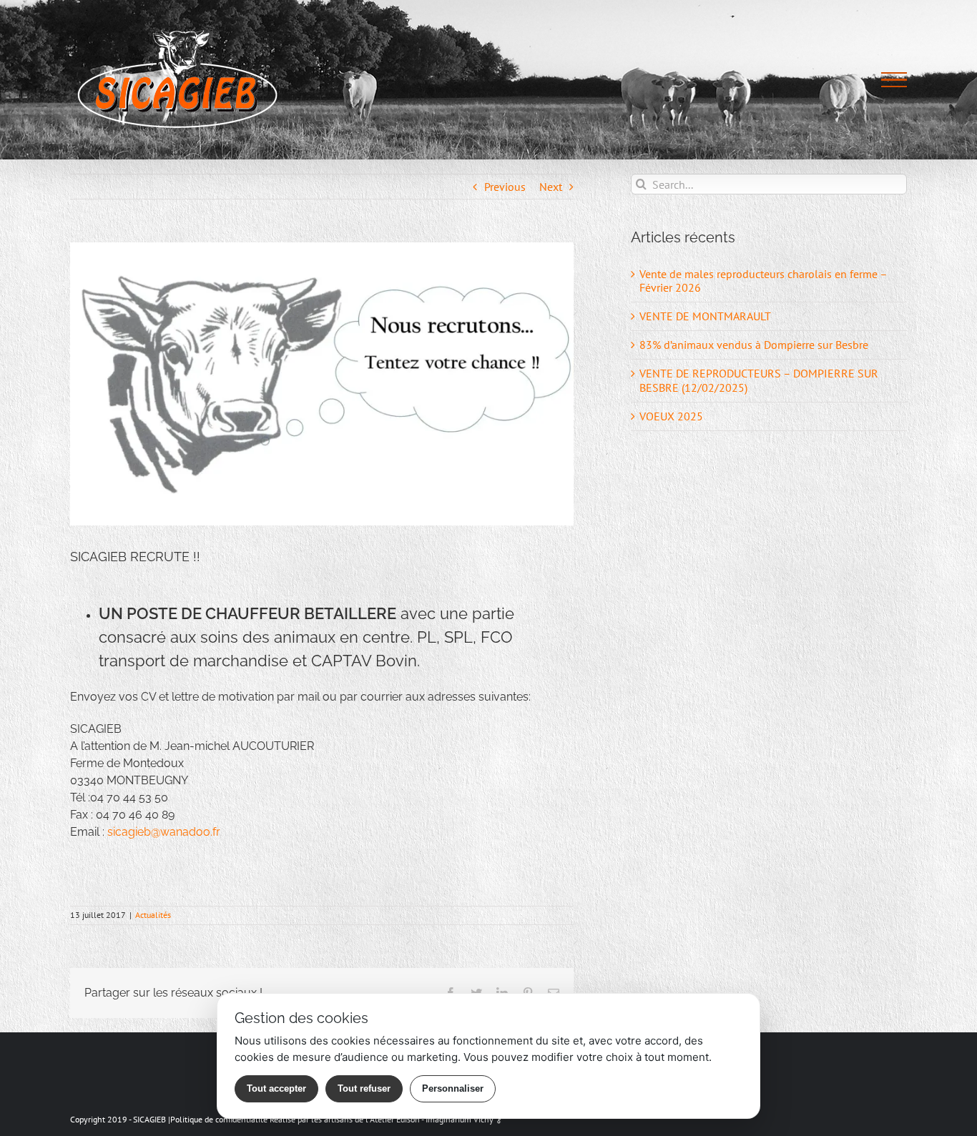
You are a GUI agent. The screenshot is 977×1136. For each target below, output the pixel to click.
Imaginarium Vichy (460, 1119)
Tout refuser (364, 1088)
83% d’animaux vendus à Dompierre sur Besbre (753, 344)
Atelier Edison (395, 1119)
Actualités (153, 914)
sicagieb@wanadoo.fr (163, 832)
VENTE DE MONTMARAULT (705, 316)
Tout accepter (276, 1088)
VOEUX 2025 (671, 416)
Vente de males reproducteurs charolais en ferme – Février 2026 (763, 281)
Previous (505, 186)
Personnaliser (452, 1088)
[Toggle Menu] (894, 80)
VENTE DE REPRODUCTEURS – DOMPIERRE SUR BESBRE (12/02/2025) (758, 380)
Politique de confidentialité (218, 1119)
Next (550, 186)
